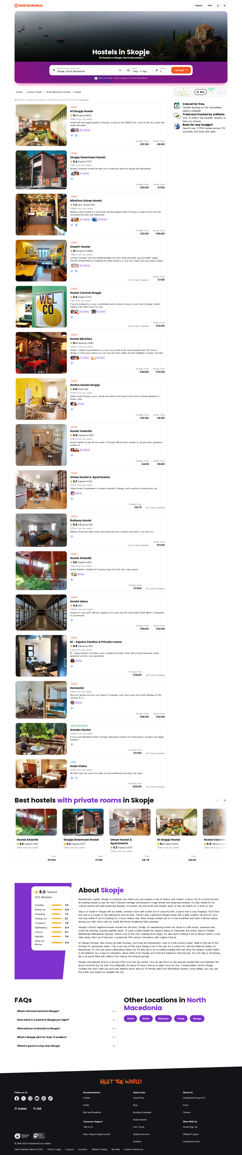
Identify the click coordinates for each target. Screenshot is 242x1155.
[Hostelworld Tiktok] (50, 1098)
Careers (187, 1112)
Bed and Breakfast (79, 726)
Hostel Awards (140, 1119)
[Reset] (120, 70)
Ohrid (130, 1018)
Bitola (146, 1018)
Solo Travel (138, 1127)
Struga (197, 1018)
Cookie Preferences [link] (133, 1149)
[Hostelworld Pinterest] (43, 1098)
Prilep (180, 1018)
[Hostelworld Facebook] (17, 1098)
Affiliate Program (191, 1134)
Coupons (69, 1149)
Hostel (74, 107)
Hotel (73, 762)
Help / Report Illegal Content (96, 1134)
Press (185, 1105)
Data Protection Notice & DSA (29, 1149)
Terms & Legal (54, 1149)
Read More (84, 100)
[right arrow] (224, 800)
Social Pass (138, 1098)
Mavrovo (163, 1018)
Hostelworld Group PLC (194, 1098)
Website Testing (99, 1149)
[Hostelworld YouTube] (37, 1098)
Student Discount (141, 1134)
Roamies (137, 1141)
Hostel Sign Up (190, 1127)
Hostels (86, 1098)
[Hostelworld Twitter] (23, 1098)
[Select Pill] (218, 5)
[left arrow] (217, 800)
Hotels (86, 1105)
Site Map (115, 1149)
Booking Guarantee (142, 1112)
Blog (135, 1105)
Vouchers (82, 1149)
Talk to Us (88, 1127)
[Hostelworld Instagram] (30, 1098)
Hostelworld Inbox (191, 1141)
